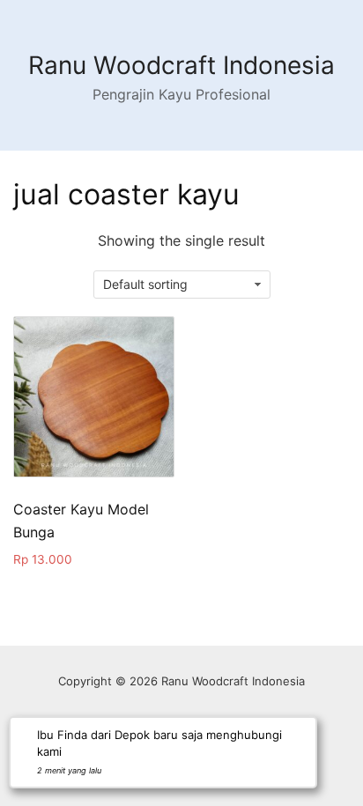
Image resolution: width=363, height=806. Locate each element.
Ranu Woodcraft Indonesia (181, 65)
